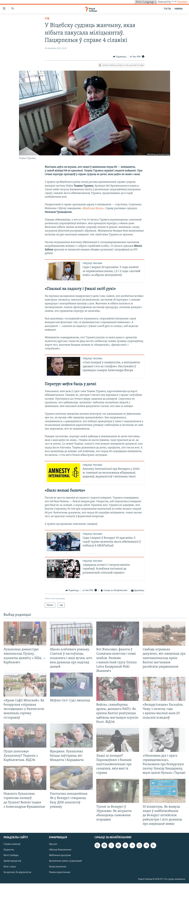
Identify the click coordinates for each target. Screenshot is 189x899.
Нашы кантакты (57, 867)
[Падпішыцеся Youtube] (118, 845)
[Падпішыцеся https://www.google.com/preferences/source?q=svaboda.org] (97, 845)
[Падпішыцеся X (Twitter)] (111, 845)
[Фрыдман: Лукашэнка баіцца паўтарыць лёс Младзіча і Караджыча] (71, 736)
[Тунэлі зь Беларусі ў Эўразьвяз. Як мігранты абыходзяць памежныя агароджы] (117, 791)
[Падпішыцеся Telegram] (146, 845)
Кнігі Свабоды (11, 855)
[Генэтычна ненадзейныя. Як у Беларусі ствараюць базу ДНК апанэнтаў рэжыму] (71, 778)
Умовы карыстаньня (59, 872)
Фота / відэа (10, 867)
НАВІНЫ (179, 9)
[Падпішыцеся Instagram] (139, 845)
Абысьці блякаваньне (60, 850)
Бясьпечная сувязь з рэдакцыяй (65, 861)
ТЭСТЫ (167, 9)
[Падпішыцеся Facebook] (104, 845)
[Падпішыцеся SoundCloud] (132, 845)
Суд (47, 18)
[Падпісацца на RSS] (153, 845)
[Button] (119, 57)
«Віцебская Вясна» (93, 208)
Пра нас (53, 844)
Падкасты (9, 850)
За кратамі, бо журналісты (17, 872)
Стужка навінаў (12, 844)
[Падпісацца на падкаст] (125, 845)
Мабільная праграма (60, 855)
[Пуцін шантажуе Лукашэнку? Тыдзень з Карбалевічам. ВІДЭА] (25, 736)
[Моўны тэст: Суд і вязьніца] (71, 685)
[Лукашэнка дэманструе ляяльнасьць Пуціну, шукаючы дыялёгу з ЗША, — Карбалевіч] (25, 634)
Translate (182, 2)
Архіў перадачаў (12, 861)
